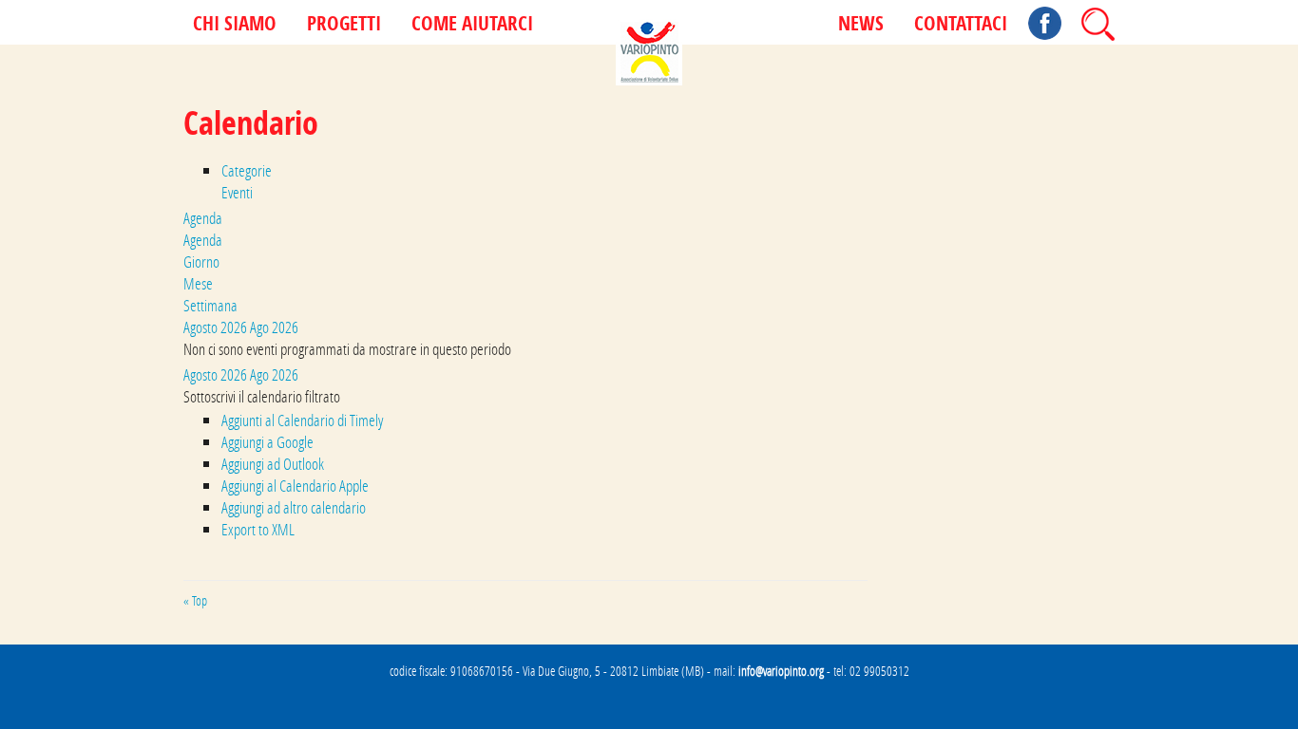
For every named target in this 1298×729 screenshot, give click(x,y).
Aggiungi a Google (267, 442)
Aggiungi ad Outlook (272, 464)
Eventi (237, 192)
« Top (195, 600)
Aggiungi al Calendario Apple (295, 485)
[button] (261, 396)
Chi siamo (235, 24)
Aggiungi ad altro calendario (293, 507)
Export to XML (258, 529)
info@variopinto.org (781, 671)
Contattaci (960, 24)
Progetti (344, 24)
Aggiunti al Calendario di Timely (302, 420)
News (861, 24)
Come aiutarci (472, 24)
